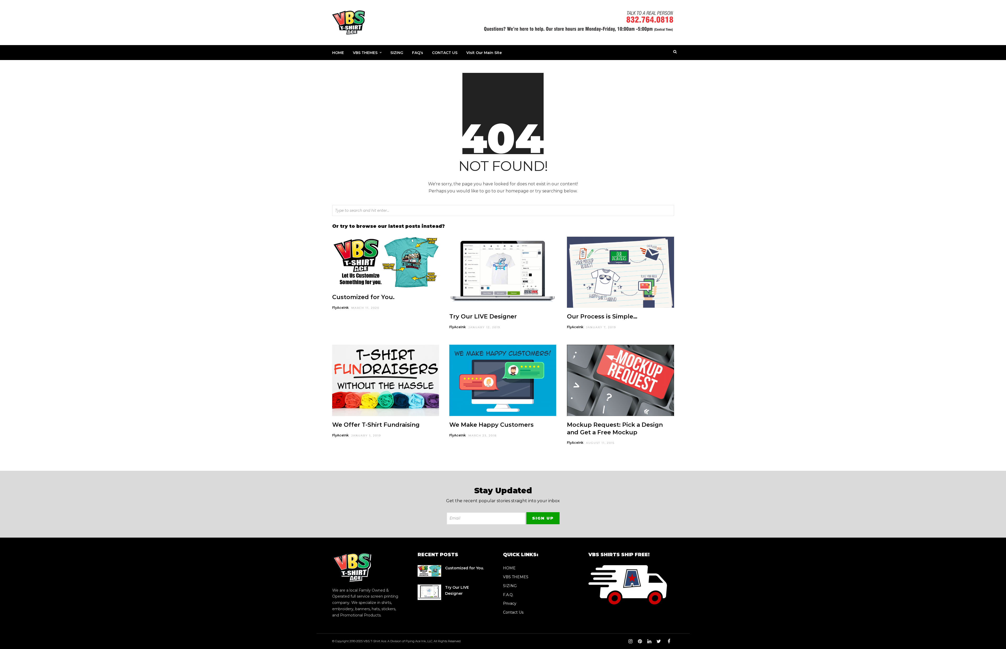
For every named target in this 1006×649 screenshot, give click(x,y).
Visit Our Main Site (484, 52)
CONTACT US (444, 52)
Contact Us (513, 612)
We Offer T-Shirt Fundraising (376, 424)
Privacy (509, 603)
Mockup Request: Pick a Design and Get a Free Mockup (615, 428)
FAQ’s (417, 52)
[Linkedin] (649, 641)
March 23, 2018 (482, 435)
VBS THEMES (365, 52)
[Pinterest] (640, 641)
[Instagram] (630, 641)
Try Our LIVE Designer (483, 316)
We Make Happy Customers (491, 424)
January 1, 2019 (366, 435)
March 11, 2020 (365, 308)
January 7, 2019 (601, 327)
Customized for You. (363, 297)
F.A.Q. (508, 594)
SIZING (396, 52)
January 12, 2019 (484, 327)
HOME (338, 52)
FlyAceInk (340, 308)
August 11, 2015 (600, 443)
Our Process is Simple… (602, 316)
